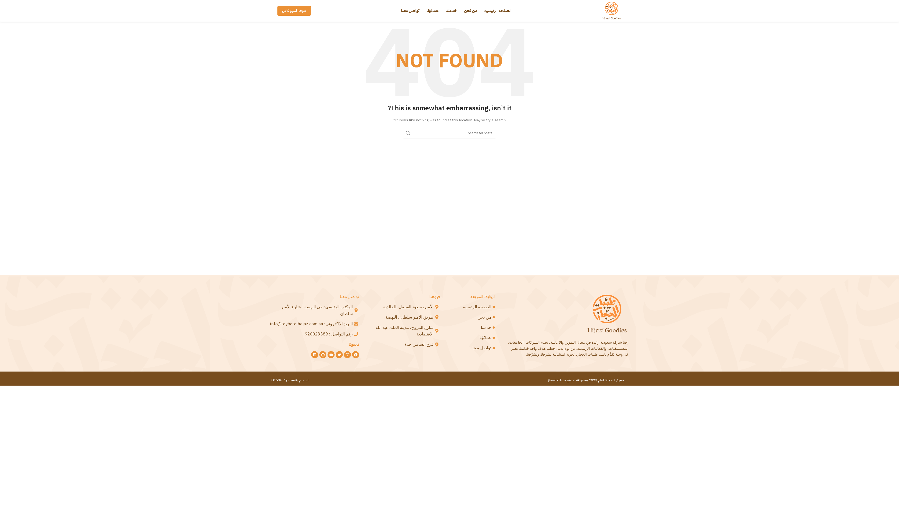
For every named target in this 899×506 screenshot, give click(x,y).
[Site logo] (612, 10)
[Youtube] (331, 354)
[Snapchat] (322, 354)
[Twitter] (339, 354)
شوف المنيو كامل (294, 10)
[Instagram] (347, 354)
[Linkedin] (314, 354)
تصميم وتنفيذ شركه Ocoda (289, 380)
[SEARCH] (408, 133)
